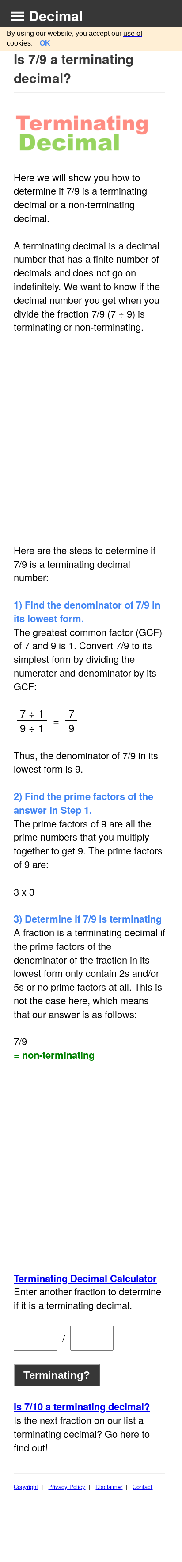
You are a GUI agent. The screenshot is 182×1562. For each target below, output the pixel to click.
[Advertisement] (91, 439)
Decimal (56, 15)
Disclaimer (108, 1486)
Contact (142, 1486)
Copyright (26, 1486)
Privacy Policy (66, 1486)
